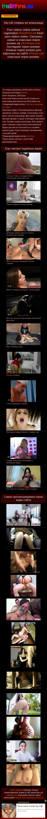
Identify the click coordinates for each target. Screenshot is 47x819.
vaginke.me (11, 795)
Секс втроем (16, 790)
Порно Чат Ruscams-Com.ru (29, 797)
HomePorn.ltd (27, 33)
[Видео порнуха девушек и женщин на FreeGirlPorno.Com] (17, 6)
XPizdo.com (36, 53)
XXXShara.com (30, 43)
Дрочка (24, 93)
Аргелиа (30, 136)
